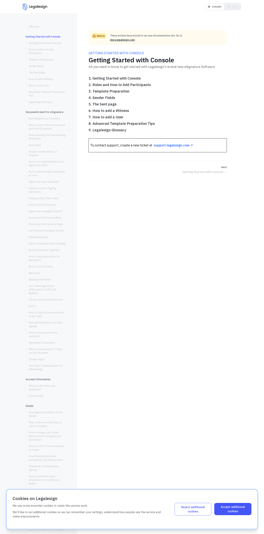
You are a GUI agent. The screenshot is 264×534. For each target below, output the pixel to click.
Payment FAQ (36, 395)
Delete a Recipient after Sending (47, 243)
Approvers (34, 273)
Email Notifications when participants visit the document (46, 458)
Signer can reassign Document (45, 211)
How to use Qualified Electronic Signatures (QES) (46, 163)
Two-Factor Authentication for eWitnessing (46, 367)
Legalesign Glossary (40, 102)
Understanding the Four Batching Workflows (47, 136)
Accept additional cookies (233, 509)
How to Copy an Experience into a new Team (46, 314)
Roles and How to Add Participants (41, 51)
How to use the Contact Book (45, 217)
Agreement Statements (42, 342)
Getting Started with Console (45, 43)
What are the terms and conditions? (42, 387)
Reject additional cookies (193, 509)
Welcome (34, 26)
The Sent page (37, 72)
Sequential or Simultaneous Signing (44, 468)
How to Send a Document (43, 204)
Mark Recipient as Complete (44, 118)
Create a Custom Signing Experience (42, 190)
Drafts (32, 306)
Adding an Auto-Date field (43, 198)
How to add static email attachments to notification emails (44, 480)
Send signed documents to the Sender (45, 414)
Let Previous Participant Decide (46, 230)
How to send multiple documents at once (47, 173)
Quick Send (35, 145)
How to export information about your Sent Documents (47, 126)
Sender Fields (36, 66)
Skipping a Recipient (40, 279)
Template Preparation (41, 59)
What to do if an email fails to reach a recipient (45, 424)
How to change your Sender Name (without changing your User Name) (45, 436)
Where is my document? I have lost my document (45, 351)
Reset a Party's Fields (41, 266)
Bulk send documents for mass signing (46, 324)
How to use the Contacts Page (46, 224)
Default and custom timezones (46, 299)
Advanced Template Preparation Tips (47, 93)
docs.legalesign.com (122, 39)
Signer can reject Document (44, 181)
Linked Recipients (38, 237)
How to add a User (39, 85)
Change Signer (37, 359)
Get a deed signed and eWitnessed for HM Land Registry (42, 289)
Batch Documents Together (44, 250)
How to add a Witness (41, 79)
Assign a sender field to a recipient (43, 153)
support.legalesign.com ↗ (173, 145)
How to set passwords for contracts (43, 334)
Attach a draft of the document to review (46, 448)
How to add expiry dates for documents (44, 258)
